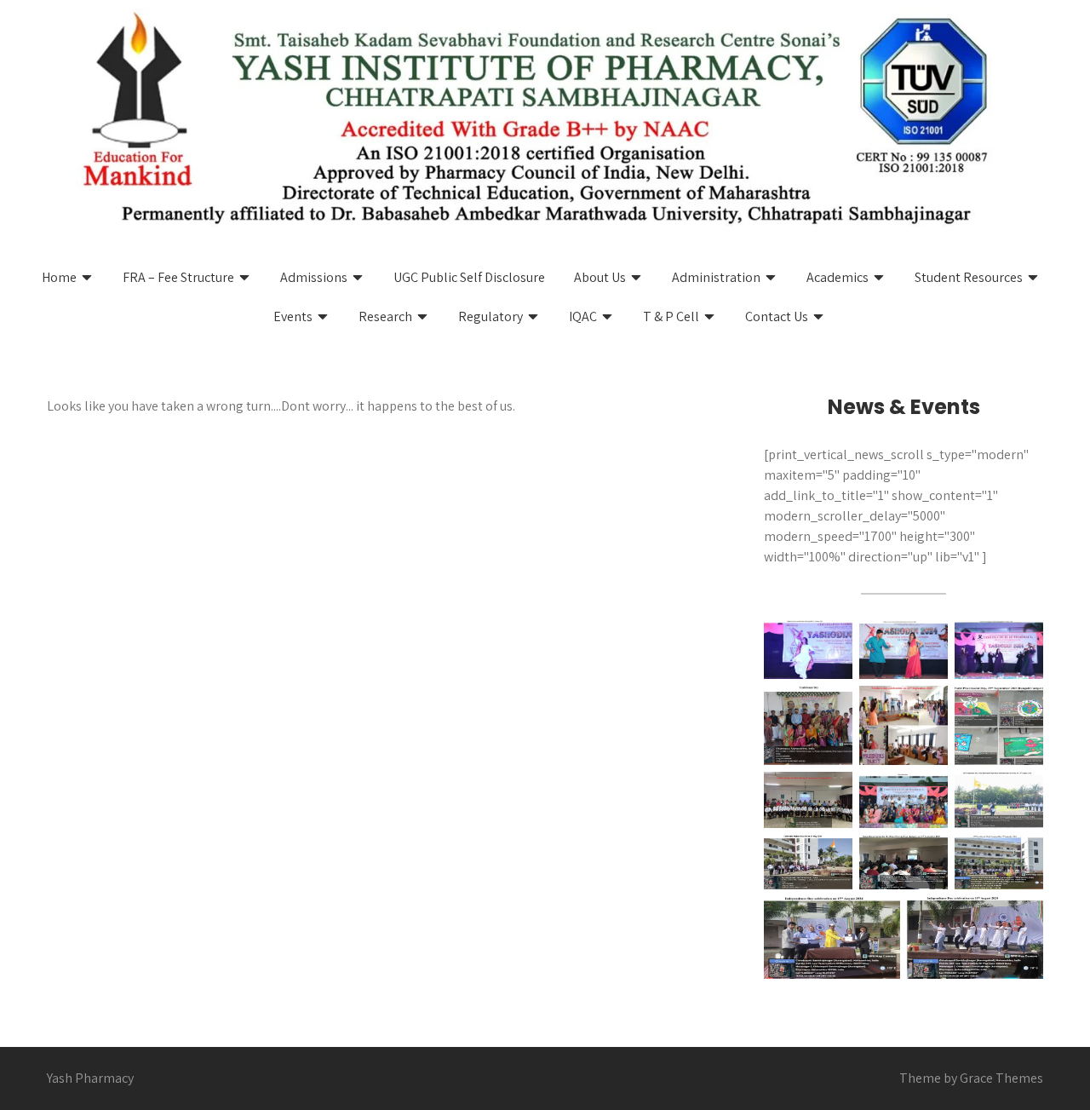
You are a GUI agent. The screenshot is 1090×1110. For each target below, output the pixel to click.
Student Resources (969, 277)
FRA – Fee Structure (178, 277)
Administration (716, 277)
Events (293, 316)
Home (59, 277)
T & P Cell (671, 316)
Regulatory (490, 316)
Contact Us (776, 316)
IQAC (583, 316)
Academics (837, 277)
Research (385, 316)
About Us (600, 277)
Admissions (313, 277)
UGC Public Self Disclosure (469, 277)
